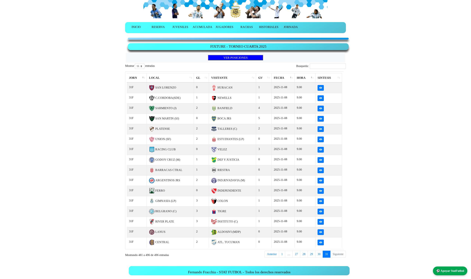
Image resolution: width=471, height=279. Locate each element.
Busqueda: (302, 66)
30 (319, 254)
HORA (301, 77)
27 (296, 254)
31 (326, 254)
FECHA (279, 77)
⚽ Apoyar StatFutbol (450, 270)
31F (131, 87)
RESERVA (158, 27)
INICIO (136, 27)
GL (198, 77)
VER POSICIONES (236, 57)
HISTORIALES (268, 27)
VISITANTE (219, 77)
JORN (133, 77)
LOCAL (154, 77)
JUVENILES (180, 27)
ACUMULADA (202, 27)
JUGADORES (224, 27)
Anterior (272, 254)
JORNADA (291, 27)
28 (303, 254)
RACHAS (246, 27)
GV (260, 77)
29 (311, 254)
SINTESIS (324, 77)
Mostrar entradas (140, 65)
